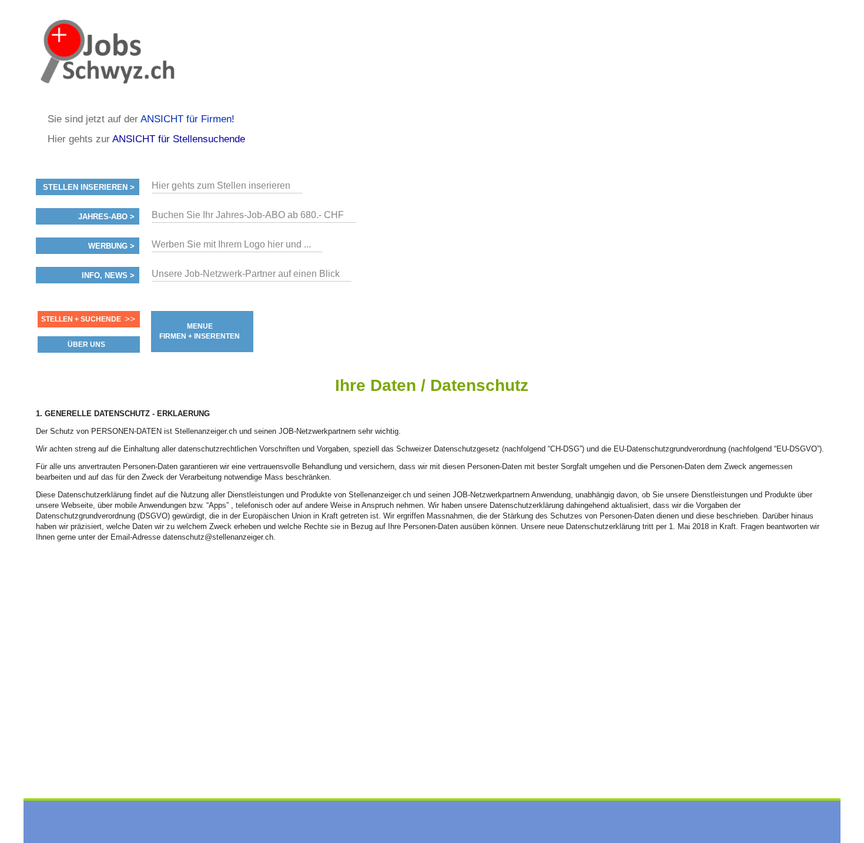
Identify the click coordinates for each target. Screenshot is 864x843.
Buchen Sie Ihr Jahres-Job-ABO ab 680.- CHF (248, 215)
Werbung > (111, 246)
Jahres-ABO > (106, 217)
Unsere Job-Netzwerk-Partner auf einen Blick (246, 274)
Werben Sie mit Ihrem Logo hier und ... (231, 244)
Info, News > (108, 276)
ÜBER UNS (86, 344)
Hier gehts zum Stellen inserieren (221, 185)
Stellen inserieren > (89, 187)
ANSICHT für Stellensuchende (178, 139)
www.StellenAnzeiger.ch (106, 61)
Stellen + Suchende (81, 319)
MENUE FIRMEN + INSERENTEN (199, 331)
